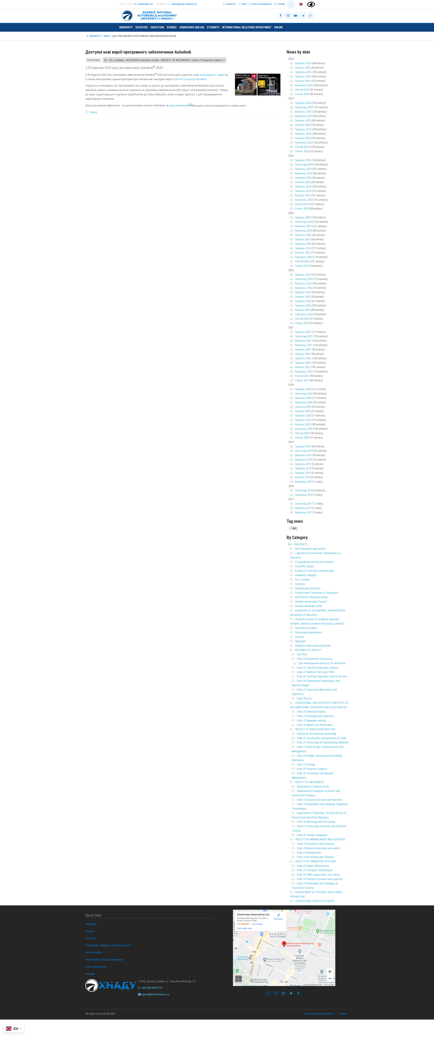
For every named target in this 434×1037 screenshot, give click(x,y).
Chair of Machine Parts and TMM (315, 672)
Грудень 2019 (303, 446)
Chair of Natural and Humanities (315, 725)
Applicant (300, 641)
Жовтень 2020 (303, 398)
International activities (307, 588)
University (230, 4)
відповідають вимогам (214, 74)
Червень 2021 (303, 358)
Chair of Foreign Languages (312, 835)
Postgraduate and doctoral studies (314, 562)
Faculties (141, 27)
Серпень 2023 (303, 235)
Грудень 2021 (303, 332)
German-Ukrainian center (309, 606)
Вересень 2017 (303, 512)
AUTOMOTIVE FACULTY (308, 650)
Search (289, 1)
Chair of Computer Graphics (312, 769)
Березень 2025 (304, 142)
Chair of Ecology (306, 764)
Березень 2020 (304, 428)
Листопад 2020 (304, 393)
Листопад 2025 (304, 107)
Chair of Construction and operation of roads (322, 738)
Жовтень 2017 (303, 508)
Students (213, 27)
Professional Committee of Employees (316, 592)
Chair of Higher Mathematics (313, 865)
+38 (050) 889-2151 (151, 987)
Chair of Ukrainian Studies (311, 711)
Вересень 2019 (303, 459)
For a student (302, 579)
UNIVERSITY (300, 544)
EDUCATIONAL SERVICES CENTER (314, 901)
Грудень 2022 (303, 274)
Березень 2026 (304, 85)
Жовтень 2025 (303, 111)
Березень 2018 (304, 494)
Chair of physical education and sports (318, 848)
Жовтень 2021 (303, 340)
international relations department (246, 27)
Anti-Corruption (93, 952)
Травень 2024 (303, 191)
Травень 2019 (303, 472)
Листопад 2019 (304, 450)
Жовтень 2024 (303, 169)
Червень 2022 (303, 301)
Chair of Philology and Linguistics (315, 716)
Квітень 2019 (302, 477)
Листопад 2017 (304, 503)
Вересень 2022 (303, 287)
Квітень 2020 (302, 424)
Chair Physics (304, 698)
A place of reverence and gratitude (314, 570)
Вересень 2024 (303, 173)
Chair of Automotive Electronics (314, 658)
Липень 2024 (302, 182)
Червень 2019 (303, 468)
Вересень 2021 (303, 345)
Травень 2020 (303, 420)
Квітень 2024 (302, 195)
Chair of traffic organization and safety (318, 874)
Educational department (308, 632)
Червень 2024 (303, 186)
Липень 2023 (302, 239)
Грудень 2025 (303, 103)
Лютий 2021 (302, 376)
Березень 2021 (304, 371)
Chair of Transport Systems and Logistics (320, 879)
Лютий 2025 (302, 147)
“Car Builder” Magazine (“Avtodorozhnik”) (108, 945)
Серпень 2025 (303, 120)
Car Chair (302, 654)
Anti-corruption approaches (310, 548)
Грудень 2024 (303, 160)
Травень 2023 (303, 248)
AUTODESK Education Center (311, 597)
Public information (262, 4)
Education (157, 27)
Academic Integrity (305, 575)
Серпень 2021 (303, 349)
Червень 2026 (303, 72)
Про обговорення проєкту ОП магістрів (322, 663)
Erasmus (300, 584)
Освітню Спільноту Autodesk (189, 79)
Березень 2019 (304, 481)
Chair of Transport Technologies (315, 870)
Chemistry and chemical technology (317, 733)
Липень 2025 (302, 125)
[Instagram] (288, 16)
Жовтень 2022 (303, 283)
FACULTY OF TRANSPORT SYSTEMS (315, 861)
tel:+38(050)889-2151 (143, 4)
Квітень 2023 (302, 252)
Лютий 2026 (302, 89)
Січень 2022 (302, 323)
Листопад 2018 (304, 490)
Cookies (343, 1013)
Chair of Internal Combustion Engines (318, 667)
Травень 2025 (303, 133)
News (244, 4)
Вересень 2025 (303, 116)
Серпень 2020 (303, 406)
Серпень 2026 (303, 63)
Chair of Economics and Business (315, 843)
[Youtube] (295, 16)
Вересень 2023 (303, 230)
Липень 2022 (302, 296)
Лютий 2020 (302, 433)
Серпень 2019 (303, 464)
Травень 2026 (303, 76)
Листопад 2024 (304, 164)
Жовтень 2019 (303, 455)
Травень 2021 (303, 362)
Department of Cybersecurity (313, 786)
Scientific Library (304, 566)
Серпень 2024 (303, 177)
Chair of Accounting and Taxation (315, 857)
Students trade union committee (313, 645)
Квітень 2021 (302, 367)
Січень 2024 (302, 208)
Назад (93, 112)
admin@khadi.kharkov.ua (184, 4)
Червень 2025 (303, 129)
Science (172, 27)
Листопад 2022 (304, 279)
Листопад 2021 (304, 336)
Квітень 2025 (302, 138)
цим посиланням (179, 105)
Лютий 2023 (302, 261)
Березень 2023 (304, 257)
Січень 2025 (302, 151)
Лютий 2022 (302, 318)
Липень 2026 (302, 67)
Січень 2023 (302, 265)
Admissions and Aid (191, 27)
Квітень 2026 (302, 80)
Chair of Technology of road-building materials (323, 742)
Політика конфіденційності (319, 1013)
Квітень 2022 (302, 310)
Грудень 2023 (303, 217)
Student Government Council (311, 601)
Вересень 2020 (303, 402)
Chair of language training (311, 720)
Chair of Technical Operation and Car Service (322, 676)
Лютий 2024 (302, 204)
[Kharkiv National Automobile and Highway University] (149, 15)
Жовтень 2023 (303, 226)
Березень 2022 (304, 314)
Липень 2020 (302, 411)
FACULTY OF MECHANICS (309, 782)
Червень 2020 (303, 415)
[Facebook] (280, 16)
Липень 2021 (302, 354)
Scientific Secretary (306, 628)
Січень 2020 (302, 437)
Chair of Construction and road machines (319, 799)
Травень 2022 (303, 305)
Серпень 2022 (303, 292)
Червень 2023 (303, 243)
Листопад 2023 (304, 221)
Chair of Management (309, 852)
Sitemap (280, 4)
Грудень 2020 (303, 389)
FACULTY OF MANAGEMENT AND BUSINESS (320, 839)
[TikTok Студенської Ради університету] (310, 16)
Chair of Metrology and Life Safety (316, 821)
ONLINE (278, 27)
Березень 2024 (304, 199)
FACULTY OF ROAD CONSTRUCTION (315, 729)
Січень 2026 (302, 94)
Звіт (294, 528)
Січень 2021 (302, 380)
